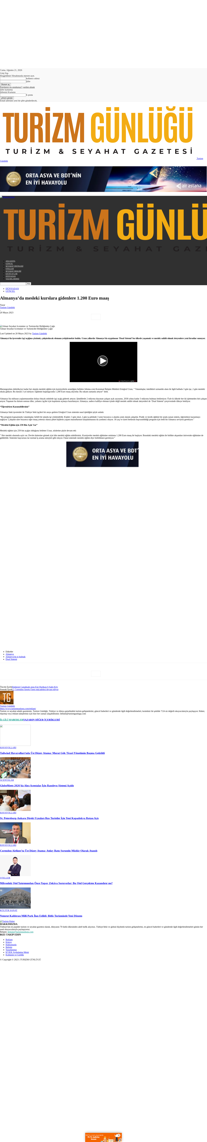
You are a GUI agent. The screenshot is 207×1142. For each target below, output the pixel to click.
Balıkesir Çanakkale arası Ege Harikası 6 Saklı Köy (35, 687)
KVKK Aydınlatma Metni (17, 952)
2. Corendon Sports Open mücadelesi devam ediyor (35, 689)
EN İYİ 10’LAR (11, 274)
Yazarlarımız (11, 950)
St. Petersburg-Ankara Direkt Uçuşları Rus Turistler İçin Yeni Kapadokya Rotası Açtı (49, 818)
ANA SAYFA (10, 261)
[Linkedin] (45, 317)
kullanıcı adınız (33, 78)
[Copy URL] (85, 317)
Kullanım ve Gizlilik (15, 955)
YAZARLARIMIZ (12, 279)
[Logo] (7, 197)
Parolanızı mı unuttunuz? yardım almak (17, 87)
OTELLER (10, 269)
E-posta (29, 95)
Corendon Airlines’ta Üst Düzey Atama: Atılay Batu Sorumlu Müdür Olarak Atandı (48, 850)
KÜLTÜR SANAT (8, 910)
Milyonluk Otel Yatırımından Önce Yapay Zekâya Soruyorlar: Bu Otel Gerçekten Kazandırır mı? (56, 883)
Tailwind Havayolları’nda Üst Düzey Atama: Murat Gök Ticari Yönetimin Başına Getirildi (52, 753)
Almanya (10, 654)
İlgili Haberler (11, 719)
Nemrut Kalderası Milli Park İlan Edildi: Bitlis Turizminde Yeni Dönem (41, 915)
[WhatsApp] (35, 317)
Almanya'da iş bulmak (15, 656)
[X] (14, 317)
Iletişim (9, 947)
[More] (96, 317)
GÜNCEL (9, 264)
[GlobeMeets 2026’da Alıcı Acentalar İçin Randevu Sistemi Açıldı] (15, 777)
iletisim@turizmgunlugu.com (20, 932)
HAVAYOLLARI (8, 747)
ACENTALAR (7, 780)
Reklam (9, 939)
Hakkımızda (11, 944)
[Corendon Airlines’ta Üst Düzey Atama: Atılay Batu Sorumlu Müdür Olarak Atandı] (15, 842)
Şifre (28, 81)
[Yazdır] (65, 317)
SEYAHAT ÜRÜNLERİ (14, 266)
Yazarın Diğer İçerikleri (41, 719)
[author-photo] (7, 703)
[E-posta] (55, 317)
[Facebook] (4, 317)
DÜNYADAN (11, 276)
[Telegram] (75, 317)
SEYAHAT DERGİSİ (13, 271)
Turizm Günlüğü (7, 307)
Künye (9, 942)
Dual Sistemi (11, 659)
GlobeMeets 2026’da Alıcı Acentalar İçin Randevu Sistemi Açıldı (37, 785)
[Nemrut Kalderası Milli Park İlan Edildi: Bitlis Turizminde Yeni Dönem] (15, 908)
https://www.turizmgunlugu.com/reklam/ (18, 708)
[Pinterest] (25, 317)
